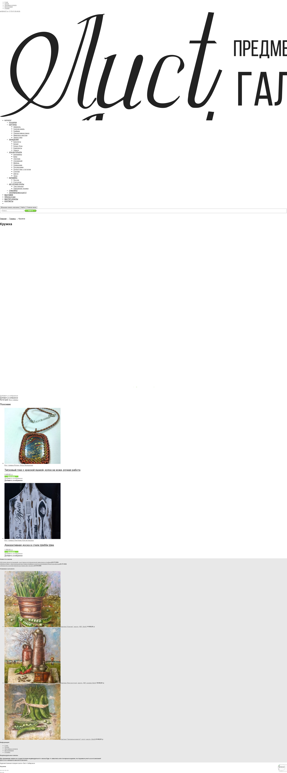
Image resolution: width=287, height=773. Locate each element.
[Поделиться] (5, 770)
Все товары (13, 400)
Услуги (6, 3)
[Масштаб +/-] (1, 770)
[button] (9, 396)
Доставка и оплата (10, 5)
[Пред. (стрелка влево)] (1, 772)
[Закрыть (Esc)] (8, 770)
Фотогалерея (8, 7)
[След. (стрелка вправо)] (3, 772)
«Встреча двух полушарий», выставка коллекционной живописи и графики (25, 562)
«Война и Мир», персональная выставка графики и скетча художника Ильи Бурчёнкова (30, 564)
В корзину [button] (11, 476)
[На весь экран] (3, 770)
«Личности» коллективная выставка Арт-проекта (17, 566)
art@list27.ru (4, 11)
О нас (6, 2)
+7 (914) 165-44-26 (14, 11)
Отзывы (7, 8)
